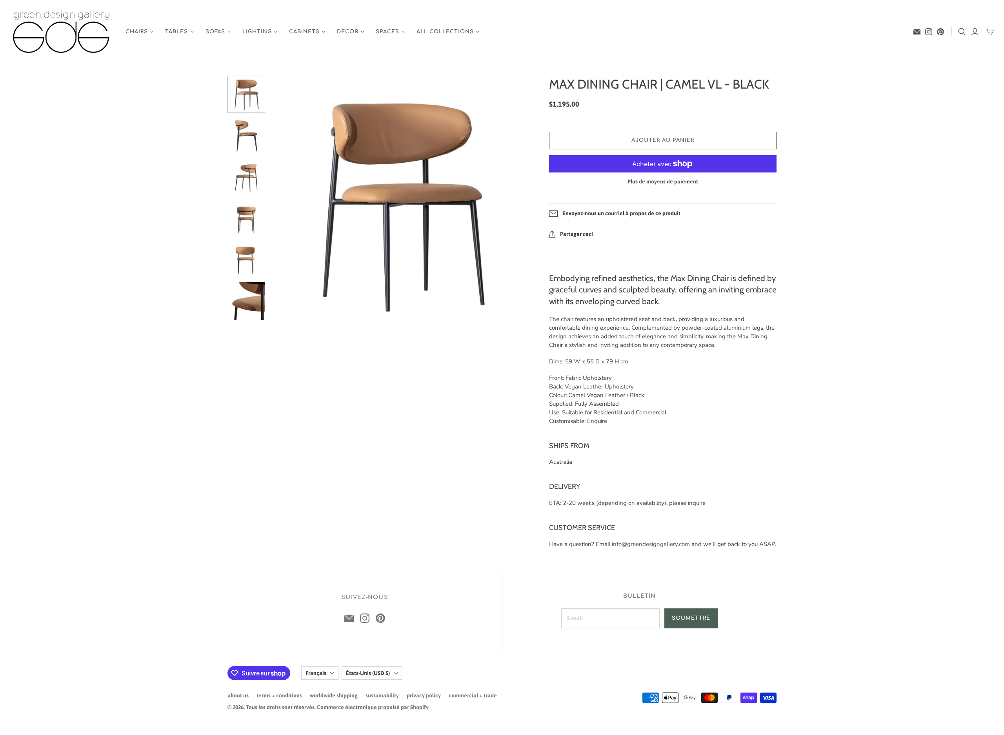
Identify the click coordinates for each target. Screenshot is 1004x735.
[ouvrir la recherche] (962, 32)
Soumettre (691, 618)
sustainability (382, 695)
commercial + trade (473, 695)
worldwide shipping (334, 695)
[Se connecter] (975, 31)
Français (316, 673)
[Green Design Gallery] (62, 32)
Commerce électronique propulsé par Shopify (373, 707)
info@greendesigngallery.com (651, 544)
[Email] (916, 31)
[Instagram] (928, 31)
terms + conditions (279, 695)
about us (238, 695)
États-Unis (368, 673)
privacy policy (424, 695)
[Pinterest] (940, 31)
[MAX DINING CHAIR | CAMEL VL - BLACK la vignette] (246, 94)
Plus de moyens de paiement (663, 181)
